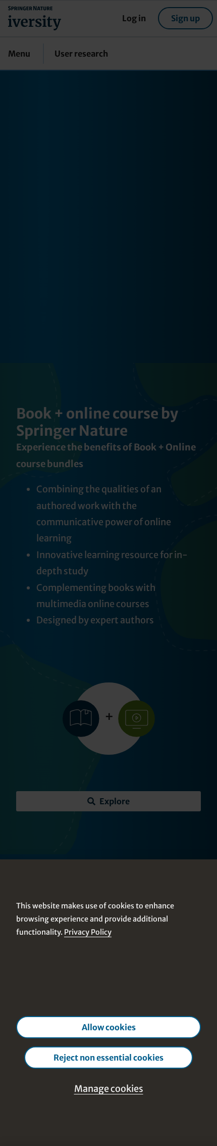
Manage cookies (108, 1088)
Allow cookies (109, 1027)
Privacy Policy (88, 932)
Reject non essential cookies (108, 1057)
